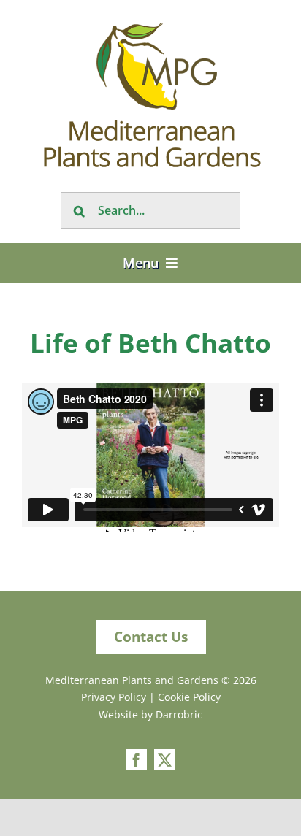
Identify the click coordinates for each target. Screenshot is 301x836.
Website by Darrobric (150, 714)
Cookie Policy (189, 697)
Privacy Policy (113, 697)
